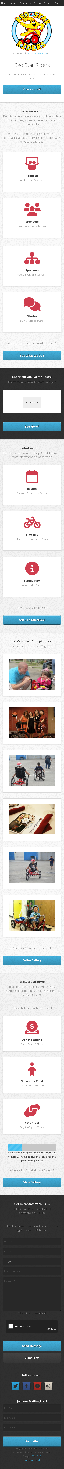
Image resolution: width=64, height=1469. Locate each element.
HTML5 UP (36, 1456)
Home (4, 3)
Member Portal (32, 1460)
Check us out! (32, 89)
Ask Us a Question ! (32, 620)
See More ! (32, 426)
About (13, 3)
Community (25, 3)
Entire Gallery (32, 960)
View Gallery (32, 1182)
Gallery (37, 3)
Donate (48, 3)
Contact (59, 3)
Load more (32, 402)
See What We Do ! (32, 355)
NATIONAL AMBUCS (36, 53)
